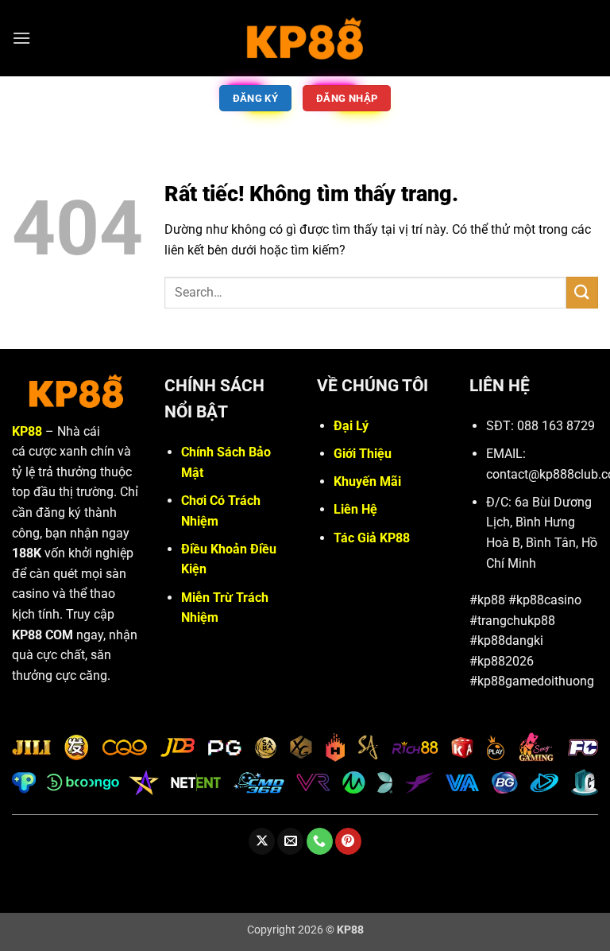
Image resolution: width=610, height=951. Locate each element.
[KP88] (305, 38)
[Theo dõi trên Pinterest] (348, 841)
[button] (21, 37)
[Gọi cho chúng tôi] (320, 841)
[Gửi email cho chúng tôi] (290, 841)
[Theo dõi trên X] (262, 841)
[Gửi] (582, 292)
